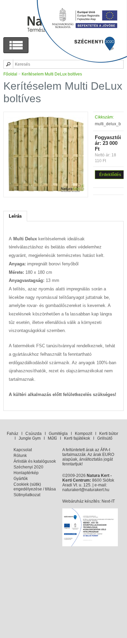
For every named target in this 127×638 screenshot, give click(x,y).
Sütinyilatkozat (27, 494)
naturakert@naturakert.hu (85, 489)
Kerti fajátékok (77, 438)
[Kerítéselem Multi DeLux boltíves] (45, 191)
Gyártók (21, 478)
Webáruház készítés (81, 501)
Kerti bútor (108, 433)
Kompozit (83, 433)
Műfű (52, 438)
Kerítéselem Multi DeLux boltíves (52, 74)
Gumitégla (58, 433)
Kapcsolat (23, 449)
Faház (12, 433)
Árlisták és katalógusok (35, 461)
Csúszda (33, 433)
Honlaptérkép (26, 472)
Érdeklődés (110, 174)
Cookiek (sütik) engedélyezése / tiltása (35, 486)
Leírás (15, 216)
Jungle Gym (30, 438)
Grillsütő (104, 438)
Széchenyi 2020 (28, 467)
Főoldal (10, 74)
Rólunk (20, 455)
